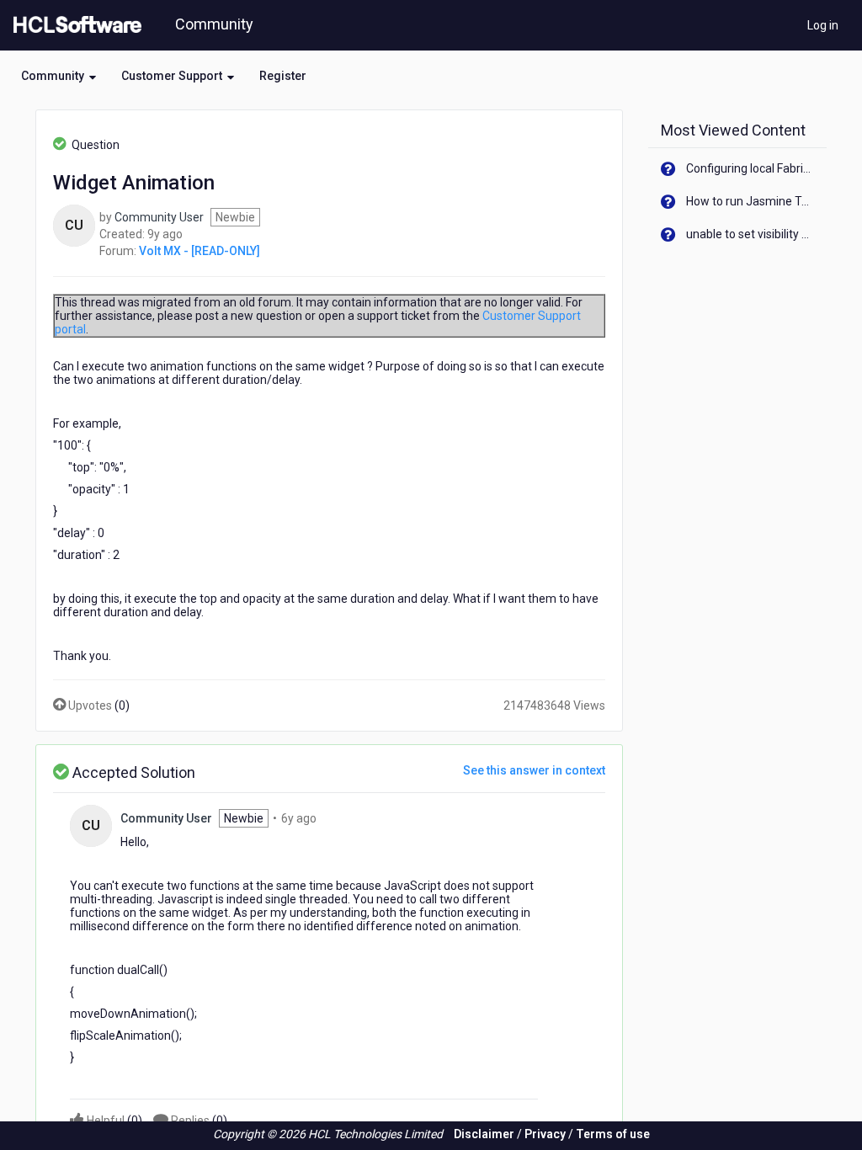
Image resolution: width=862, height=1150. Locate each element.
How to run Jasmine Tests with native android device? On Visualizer (750, 201)
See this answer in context (534, 770)
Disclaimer (484, 1134)
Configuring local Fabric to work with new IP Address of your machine (750, 168)
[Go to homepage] (74, 25)
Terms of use (613, 1134)
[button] (58, 76)
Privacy (545, 1134)
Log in (822, 25)
